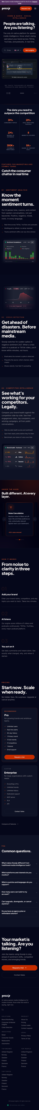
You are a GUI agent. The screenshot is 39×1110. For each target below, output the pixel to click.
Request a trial (19, 757)
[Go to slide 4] (21, 539)
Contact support (26, 1028)
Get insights (29, 50)
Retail (3, 1035)
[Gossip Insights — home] (6, 8)
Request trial (25, 8)
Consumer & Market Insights (8, 1023)
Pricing (23, 1022)
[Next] (35, 519)
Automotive (5, 1043)
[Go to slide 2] (17, 539)
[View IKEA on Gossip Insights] (3, 93)
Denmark (5, 1063)
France (4, 1066)
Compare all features (9, 824)
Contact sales (25, 1025)
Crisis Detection (7, 1027)
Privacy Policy (26, 1036)
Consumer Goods (7, 1038)
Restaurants (6, 1040)
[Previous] (4, 519)
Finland (4, 1060)
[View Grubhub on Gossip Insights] (17, 93)
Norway (4, 1055)
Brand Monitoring (7, 1019)
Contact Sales (19, 811)
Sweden (4, 1057)
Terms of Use (25, 1038)
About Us (24, 1019)
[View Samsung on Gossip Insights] (30, 93)
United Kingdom (7, 1052)
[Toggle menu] (35, 8)
